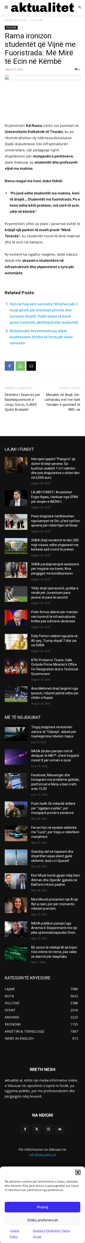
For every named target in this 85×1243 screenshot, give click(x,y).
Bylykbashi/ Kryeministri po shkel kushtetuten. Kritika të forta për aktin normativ (41, 337)
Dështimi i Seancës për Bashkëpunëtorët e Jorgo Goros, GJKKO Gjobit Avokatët (22, 402)
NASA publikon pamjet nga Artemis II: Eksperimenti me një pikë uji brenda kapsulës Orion (54, 927)
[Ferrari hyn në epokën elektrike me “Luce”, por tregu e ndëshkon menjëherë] (16, 833)
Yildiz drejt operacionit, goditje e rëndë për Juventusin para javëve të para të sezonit (54, 592)
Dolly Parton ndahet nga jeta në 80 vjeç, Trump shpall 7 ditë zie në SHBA (54, 640)
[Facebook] (9, 366)
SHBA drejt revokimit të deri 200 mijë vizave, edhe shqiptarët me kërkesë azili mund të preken (55, 544)
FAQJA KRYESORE (16, 20)
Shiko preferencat (42, 1220)
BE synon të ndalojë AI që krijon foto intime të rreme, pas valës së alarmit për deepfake (54, 951)
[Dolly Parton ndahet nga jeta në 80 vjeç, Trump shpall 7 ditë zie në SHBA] (16, 642)
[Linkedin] (59, 1129)
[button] (78, 1172)
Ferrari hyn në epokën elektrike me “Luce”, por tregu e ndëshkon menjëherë (55, 832)
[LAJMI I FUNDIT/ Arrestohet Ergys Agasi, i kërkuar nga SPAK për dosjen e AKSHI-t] (16, 498)
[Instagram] (48, 1129)
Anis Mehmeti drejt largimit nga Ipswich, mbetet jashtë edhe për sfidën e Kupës (55, 693)
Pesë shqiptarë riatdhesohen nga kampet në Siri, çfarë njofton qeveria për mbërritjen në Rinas (55, 520)
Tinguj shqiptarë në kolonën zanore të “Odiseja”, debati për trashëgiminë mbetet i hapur (53, 731)
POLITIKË (37, 20)
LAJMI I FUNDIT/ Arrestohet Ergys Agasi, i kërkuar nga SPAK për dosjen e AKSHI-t (54, 496)
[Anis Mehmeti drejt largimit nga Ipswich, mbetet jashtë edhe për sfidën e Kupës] (16, 694)
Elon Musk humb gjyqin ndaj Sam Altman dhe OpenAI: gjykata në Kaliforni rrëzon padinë (55, 879)
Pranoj (42, 1207)
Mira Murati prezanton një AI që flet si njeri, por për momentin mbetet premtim (54, 903)
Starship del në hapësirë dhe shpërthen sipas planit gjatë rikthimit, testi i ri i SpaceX (52, 856)
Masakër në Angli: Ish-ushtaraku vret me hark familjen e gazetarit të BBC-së (62, 402)
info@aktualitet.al (42, 1155)
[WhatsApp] (20, 366)
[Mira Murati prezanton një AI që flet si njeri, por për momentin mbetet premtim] (16, 905)
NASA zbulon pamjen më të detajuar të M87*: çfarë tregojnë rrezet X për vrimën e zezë (55, 755)
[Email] (31, 366)
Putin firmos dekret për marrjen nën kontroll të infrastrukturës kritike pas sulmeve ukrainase (54, 616)
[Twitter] (36, 1129)
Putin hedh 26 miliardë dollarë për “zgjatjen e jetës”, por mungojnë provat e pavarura (53, 808)
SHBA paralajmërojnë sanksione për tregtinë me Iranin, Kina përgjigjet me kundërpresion (55, 568)
